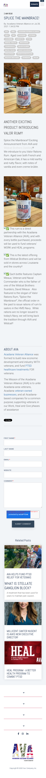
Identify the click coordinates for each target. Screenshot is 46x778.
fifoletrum (9, 54)
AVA (6, 31)
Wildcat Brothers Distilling (18, 147)
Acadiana (21, 35)
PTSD (29, 39)
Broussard (24, 43)
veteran (32, 35)
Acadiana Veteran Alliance (19, 24)
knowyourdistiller (24, 54)
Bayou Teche (10, 50)
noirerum (26, 57)
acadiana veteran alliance (29, 31)
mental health (10, 43)
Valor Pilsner (23, 46)
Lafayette (19, 39)
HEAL (13, 31)
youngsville (10, 46)
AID (13, 35)
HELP (7, 35)
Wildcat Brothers (12, 57)
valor (36, 57)
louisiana (8, 39)
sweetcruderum (24, 50)
